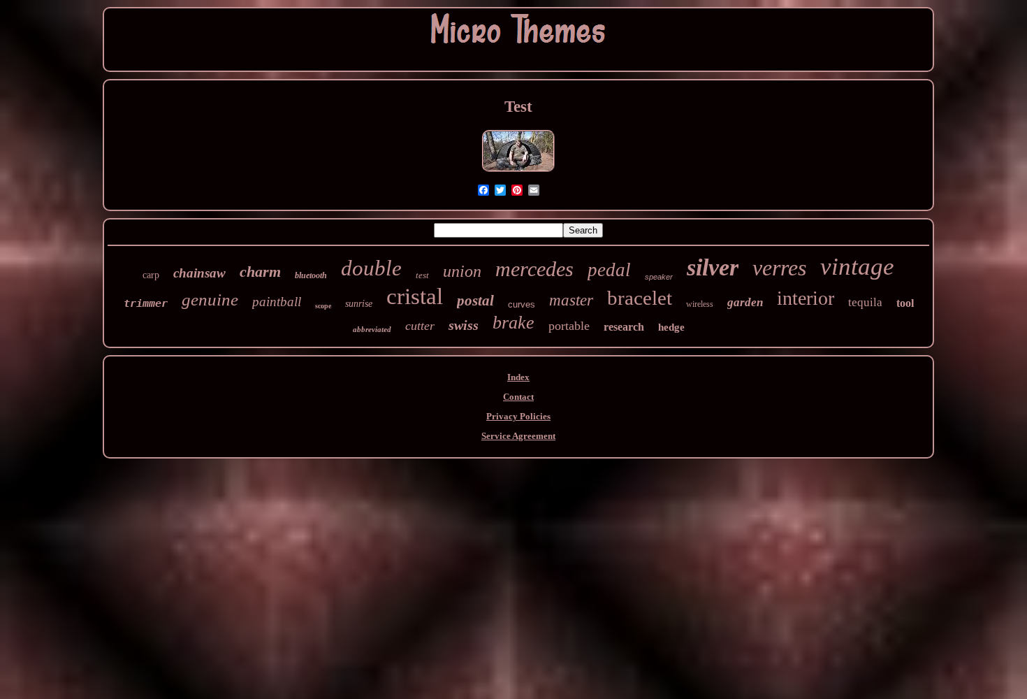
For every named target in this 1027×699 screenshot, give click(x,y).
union (462, 271)
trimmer (146, 303)
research (624, 327)
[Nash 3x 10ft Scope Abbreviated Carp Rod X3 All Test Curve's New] (518, 171)
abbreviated (372, 329)
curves (521, 304)
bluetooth (311, 275)
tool (905, 303)
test (422, 275)
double (371, 268)
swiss (464, 325)
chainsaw (199, 273)
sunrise (358, 303)
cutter (420, 326)
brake (513, 322)
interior (805, 298)
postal (475, 300)
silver (712, 267)
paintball (276, 301)
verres (779, 267)
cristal (414, 296)
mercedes (534, 268)
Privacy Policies (518, 416)
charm (260, 271)
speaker (659, 277)
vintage (857, 266)
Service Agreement (518, 436)
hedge (671, 327)
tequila (865, 302)
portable (569, 326)
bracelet (639, 298)
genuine (210, 299)
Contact (518, 396)
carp (151, 275)
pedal (609, 269)
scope (323, 306)
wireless (699, 304)
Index (518, 377)
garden (745, 302)
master (571, 300)
